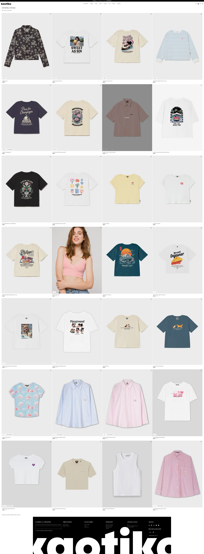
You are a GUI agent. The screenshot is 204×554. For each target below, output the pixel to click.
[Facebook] (158, 525)
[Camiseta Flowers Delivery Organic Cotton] (77, 117)
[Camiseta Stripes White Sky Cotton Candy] (177, 46)
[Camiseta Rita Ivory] (127, 331)
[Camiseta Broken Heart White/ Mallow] (27, 474)
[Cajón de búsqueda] (196, 4)
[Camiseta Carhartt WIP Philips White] (127, 474)
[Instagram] (149, 525)
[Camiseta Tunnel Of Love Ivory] (127, 46)
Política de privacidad (48, 530)
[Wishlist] (200, 4)
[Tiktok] (154, 525)
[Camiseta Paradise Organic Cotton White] (77, 189)
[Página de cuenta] (198, 4)
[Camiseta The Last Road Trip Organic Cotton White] (177, 117)
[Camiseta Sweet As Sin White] (77, 46)
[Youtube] (156, 525)
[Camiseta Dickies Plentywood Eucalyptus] (77, 474)
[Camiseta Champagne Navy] (27, 117)
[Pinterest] (151, 525)
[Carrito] (202, 4)
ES (155, 535)
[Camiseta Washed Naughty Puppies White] (77, 331)
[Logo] (6, 4)
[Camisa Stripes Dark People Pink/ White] (127, 402)
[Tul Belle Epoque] (27, 46)
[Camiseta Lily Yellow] (127, 189)
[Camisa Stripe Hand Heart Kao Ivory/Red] (177, 474)
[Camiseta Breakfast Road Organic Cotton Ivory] (27, 260)
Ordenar (8, 10)
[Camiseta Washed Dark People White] (177, 402)
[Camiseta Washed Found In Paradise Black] (27, 189)
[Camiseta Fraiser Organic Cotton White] (177, 260)
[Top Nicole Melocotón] (77, 260)
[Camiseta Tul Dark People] (27, 402)
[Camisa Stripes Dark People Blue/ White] (77, 402)
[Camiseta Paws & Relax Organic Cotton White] (27, 331)
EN (157, 535)
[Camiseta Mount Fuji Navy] (127, 260)
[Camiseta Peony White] (177, 189)
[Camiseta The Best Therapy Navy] (177, 331)
